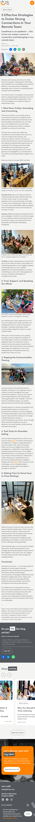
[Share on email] (23, 49)
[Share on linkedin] (15, 49)
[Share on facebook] (10, 49)
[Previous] (3, 675)
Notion (13, 441)
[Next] (9, 675)
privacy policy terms (10, 818)
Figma (15, 462)
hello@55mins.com (7, 789)
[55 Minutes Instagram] (11, 799)
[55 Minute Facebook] (7, 799)
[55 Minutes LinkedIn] (2, 799)
